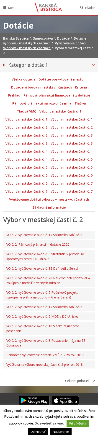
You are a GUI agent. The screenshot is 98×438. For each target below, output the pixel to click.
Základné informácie (49, 207)
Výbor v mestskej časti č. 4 (26, 151)
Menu (12, 7)
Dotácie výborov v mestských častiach (41, 87)
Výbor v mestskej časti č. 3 (72, 135)
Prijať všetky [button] (77, 423)
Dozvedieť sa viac (49, 423)
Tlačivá (80, 103)
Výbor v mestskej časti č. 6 (26, 175)
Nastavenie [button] (61, 432)
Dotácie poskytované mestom (63, 79)
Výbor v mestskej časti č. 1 (60, 111)
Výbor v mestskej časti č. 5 (72, 159)
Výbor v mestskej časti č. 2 (26, 127)
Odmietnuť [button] (38, 432)
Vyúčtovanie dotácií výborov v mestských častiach (49, 199)
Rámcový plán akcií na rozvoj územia (41, 103)
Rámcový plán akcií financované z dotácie (56, 95)
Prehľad (14, 95)
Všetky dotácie (23, 79)
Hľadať (90, 7)
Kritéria (81, 87)
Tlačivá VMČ (26, 111)
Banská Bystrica (48, 7)
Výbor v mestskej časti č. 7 (72, 183)
